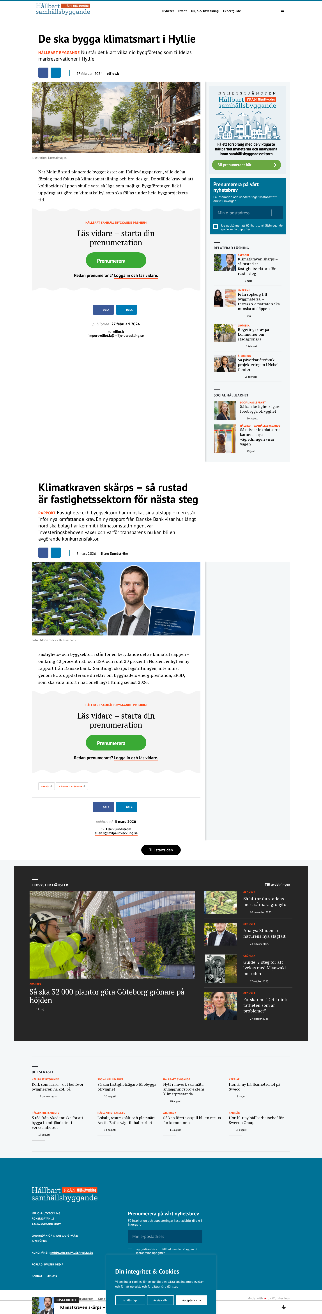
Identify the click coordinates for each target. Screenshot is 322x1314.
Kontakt (37, 1276)
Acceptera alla (191, 1300)
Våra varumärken (82, 1299)
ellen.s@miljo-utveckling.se (116, 833)
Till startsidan (161, 849)
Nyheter (168, 11)
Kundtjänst (106, 1299)
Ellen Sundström (114, 553)
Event (182, 11)
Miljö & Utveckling (205, 11)
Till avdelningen (277, 884)
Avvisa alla (160, 1300)
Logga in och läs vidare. (136, 275)
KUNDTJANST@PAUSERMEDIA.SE (71, 1253)
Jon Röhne (39, 1241)
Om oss (52, 1276)
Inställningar (130, 1300)
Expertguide (232, 11)
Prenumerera (111, 260)
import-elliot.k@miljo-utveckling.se (116, 335)
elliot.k (113, 73)
